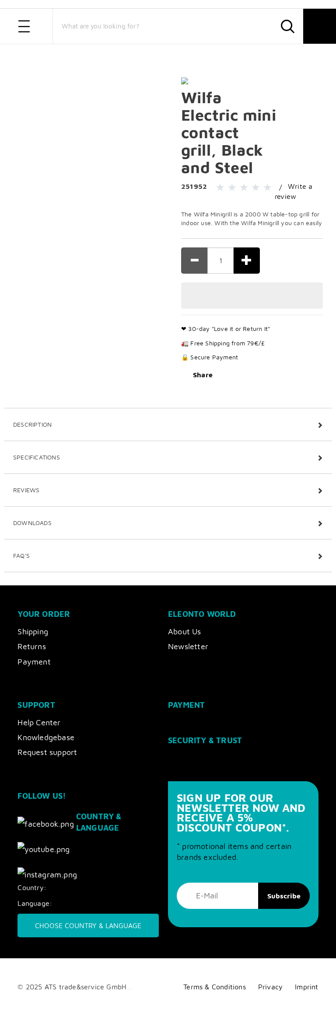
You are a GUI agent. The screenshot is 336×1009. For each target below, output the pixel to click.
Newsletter (188, 646)
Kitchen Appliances (97, 56)
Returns (32, 646)
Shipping (33, 631)
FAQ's (21, 555)
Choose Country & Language (88, 925)
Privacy (270, 986)
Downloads (32, 522)
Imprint (306, 986)
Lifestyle (53, 56)
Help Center (39, 722)
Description (32, 424)
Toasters (141, 56)
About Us (184, 631)
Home (25, 56)
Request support (47, 752)
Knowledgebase (46, 737)
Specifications (36, 457)
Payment (34, 661)
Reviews (26, 490)
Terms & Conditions (214, 986)
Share (203, 374)
